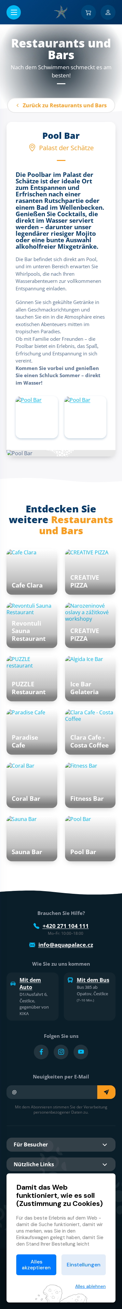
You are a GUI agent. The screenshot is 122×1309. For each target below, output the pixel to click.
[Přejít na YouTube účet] (81, 1052)
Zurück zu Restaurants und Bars (65, 105)
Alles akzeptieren (36, 1264)
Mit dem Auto (30, 983)
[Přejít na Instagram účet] (61, 1052)
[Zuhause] (61, 12)
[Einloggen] (108, 12)
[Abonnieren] (106, 1092)
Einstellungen (84, 1264)
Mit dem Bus (93, 980)
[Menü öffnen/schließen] (14, 12)
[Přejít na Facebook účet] (41, 1052)
